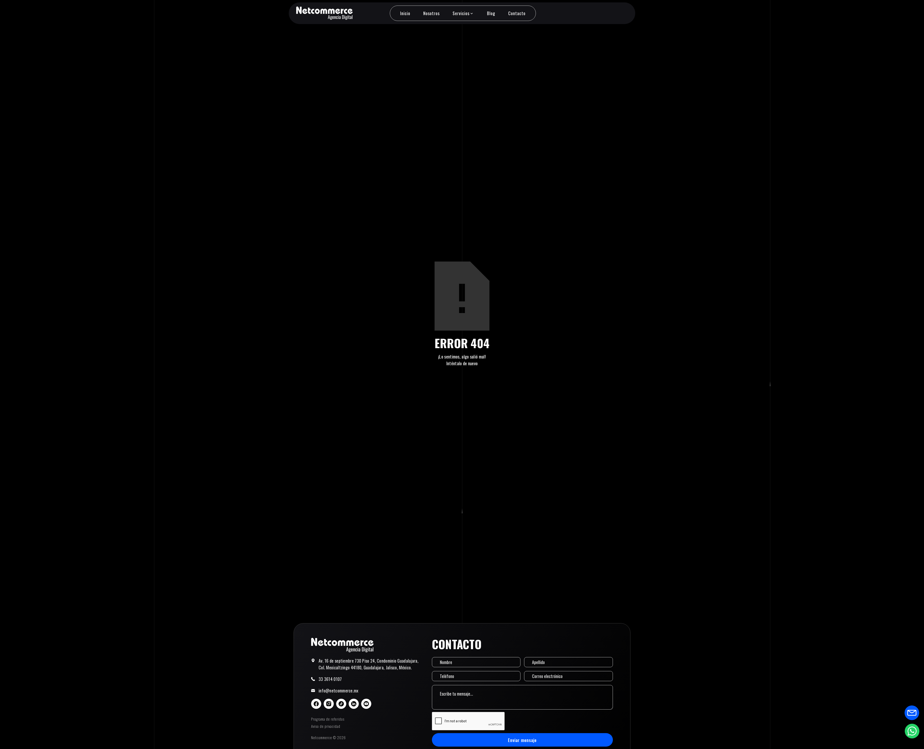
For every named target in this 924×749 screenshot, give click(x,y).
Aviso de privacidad (325, 726)
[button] (463, 13)
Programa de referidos (327, 719)
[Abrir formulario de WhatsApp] (912, 731)
